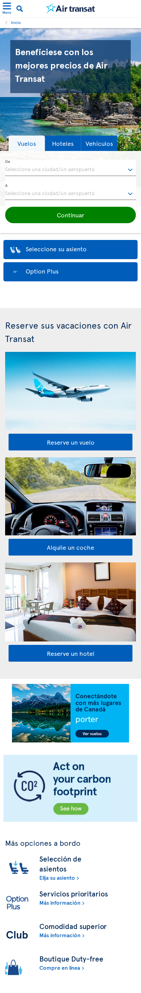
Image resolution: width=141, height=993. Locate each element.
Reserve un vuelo (70, 442)
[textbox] (70, 168)
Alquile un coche (70, 547)
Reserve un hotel (70, 653)
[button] (27, 143)
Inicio (16, 22)
